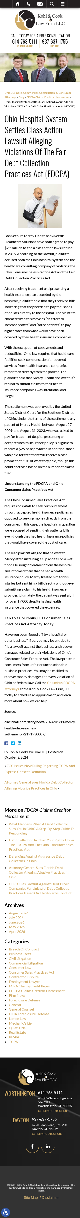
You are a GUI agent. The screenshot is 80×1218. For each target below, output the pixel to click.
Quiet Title (17, 1028)
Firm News (17, 995)
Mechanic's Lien (21, 1023)
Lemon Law (17, 1018)
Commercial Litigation (26, 963)
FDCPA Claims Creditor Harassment (48, 97)
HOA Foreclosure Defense (29, 1014)
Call (28, 4)
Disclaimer (50, 1198)
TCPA (13, 1041)
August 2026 (18, 913)
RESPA (14, 1037)
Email (40, 4)
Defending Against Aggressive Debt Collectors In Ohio (36, 858)
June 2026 (16, 922)
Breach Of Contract (24, 949)
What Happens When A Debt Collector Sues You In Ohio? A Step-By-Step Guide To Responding (41, 828)
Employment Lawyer (24, 981)
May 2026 (17, 927)
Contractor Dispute (24, 977)
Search (52, 4)
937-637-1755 (55, 41)
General (15, 1005)
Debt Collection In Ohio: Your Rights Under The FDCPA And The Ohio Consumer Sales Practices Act (41, 844)
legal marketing (38, 1188)
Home (18, 4)
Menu (62, 4)
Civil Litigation (20, 958)
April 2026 (17, 931)
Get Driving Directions (53, 1110)
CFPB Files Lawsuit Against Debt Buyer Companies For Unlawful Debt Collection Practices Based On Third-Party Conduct (40, 888)
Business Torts (20, 954)
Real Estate (17, 1032)
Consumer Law (20, 967)
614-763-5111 (25, 41)
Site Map (31, 1198)
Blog (21, 97)
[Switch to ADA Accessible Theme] (5, 1212)
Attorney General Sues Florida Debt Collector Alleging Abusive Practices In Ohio (38, 872)
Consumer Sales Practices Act (31, 972)
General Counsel (21, 1009)
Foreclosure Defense (24, 1000)
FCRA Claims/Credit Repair (30, 986)
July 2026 (16, 917)
